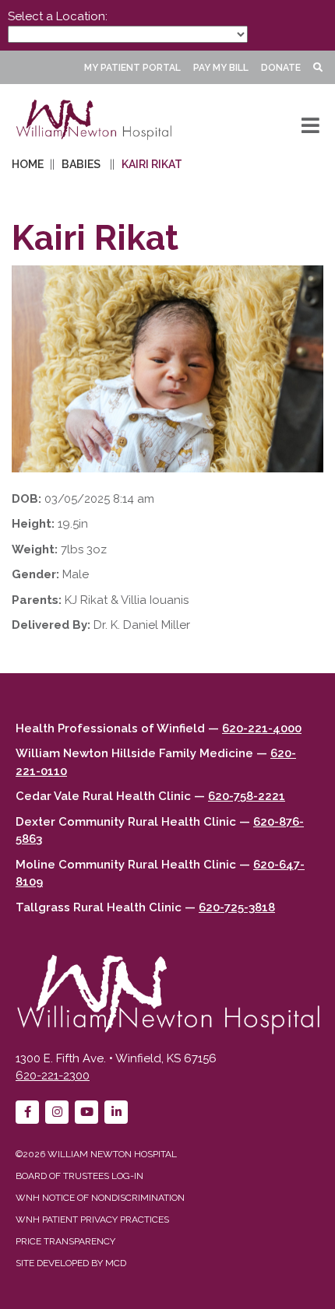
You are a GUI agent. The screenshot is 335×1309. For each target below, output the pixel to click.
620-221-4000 (262, 728)
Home (28, 164)
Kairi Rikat (152, 164)
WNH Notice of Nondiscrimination (100, 1197)
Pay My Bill (221, 67)
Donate (281, 67)
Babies (81, 164)
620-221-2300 (53, 1076)
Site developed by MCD (71, 1263)
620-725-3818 (237, 907)
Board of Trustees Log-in (79, 1175)
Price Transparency (65, 1241)
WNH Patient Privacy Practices (92, 1219)
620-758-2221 (246, 796)
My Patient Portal (132, 67)
